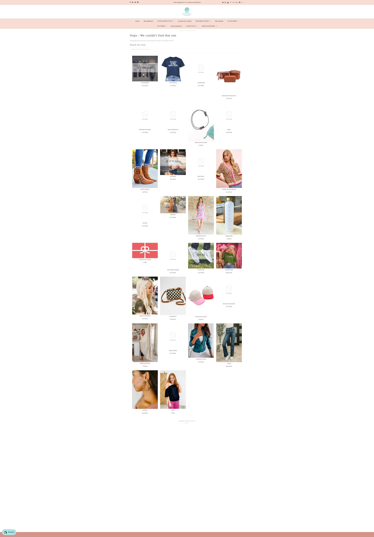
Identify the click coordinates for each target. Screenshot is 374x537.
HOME (137, 21)
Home (181, 30)
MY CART (237, 2)
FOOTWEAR (161, 26)
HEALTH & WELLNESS (208, 26)
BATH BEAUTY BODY (202, 21)
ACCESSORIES (232, 21)
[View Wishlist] (230, 2)
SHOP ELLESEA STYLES (164, 21)
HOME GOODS (191, 26)
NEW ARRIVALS (148, 21)
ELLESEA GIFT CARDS (184, 21)
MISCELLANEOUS (176, 26)
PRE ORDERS (219, 21)
